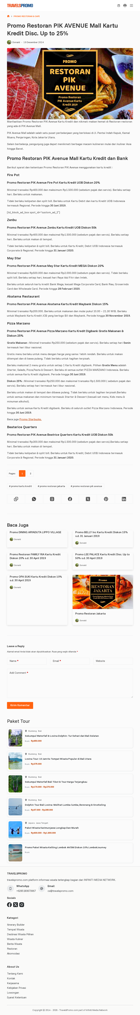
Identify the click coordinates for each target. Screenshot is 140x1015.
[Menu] (131, 5)
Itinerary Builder (16, 924)
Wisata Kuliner (15, 939)
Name (14, 661)
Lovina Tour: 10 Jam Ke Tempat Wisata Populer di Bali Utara (58, 758)
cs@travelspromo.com (60, 890)
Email (57, 661)
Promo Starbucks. (30, 419)
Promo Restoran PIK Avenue (86, 486)
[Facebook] (70, 499)
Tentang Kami (15, 973)
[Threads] (52, 499)
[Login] (125, 5)
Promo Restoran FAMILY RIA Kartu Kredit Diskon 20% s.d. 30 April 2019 (35, 556)
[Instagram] (21, 904)
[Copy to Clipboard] (16, 499)
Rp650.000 (36, 740)
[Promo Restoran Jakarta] (103, 592)
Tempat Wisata (15, 929)
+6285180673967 (26, 890)
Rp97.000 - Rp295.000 (42, 809)
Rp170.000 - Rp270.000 (42, 786)
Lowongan (13, 992)
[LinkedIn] (124, 499)
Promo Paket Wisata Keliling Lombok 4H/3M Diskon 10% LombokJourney (65, 847)
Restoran (12, 948)
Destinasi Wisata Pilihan (20, 934)
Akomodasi (13, 953)
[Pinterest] (106, 499)
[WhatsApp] (34, 499)
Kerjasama (13, 983)
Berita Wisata (14, 944)
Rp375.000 (36, 763)
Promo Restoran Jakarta (51, 486)
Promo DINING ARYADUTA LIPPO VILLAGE (35, 532)
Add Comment (19, 672)
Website (100, 661)
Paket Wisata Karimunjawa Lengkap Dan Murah (52, 827)
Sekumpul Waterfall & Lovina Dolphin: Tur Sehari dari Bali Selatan (62, 735)
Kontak (11, 978)
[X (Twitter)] (88, 499)
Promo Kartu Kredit (20, 486)
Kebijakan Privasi (16, 987)
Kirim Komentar (20, 705)
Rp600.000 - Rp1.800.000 (43, 832)
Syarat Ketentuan (16, 997)
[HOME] (8, 16)
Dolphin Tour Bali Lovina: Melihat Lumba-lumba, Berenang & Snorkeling (65, 804)
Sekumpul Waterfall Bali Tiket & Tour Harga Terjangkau (56, 781)
